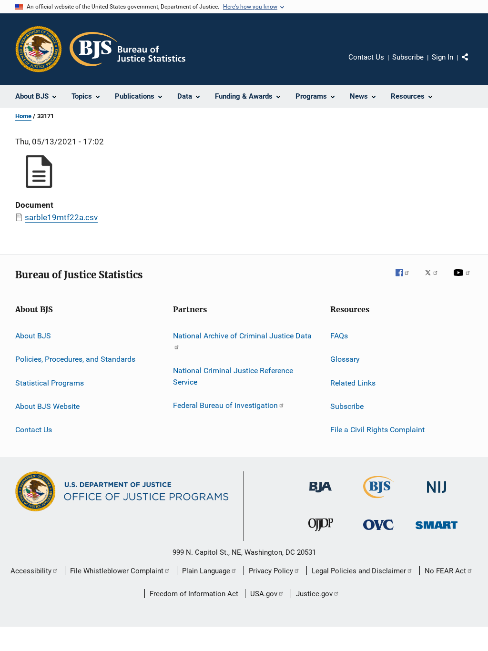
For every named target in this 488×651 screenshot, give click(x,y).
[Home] (127, 49)
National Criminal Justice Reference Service (233, 376)
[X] (434, 279)
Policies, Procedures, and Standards (75, 359)
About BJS (33, 335)
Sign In (442, 57)
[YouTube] (463, 279)
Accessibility (30, 571)
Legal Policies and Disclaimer (359, 571)
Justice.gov (314, 594)
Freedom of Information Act (194, 594)
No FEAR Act (445, 571)
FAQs (339, 335)
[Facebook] (406, 279)
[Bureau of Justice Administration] (320, 494)
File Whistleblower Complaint (116, 571)
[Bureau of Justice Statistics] (378, 500)
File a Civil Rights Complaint (377, 429)
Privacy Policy (271, 571)
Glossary (345, 359)
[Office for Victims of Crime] (378, 532)
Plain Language (206, 571)
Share (472, 64)
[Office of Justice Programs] (38, 49)
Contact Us (366, 57)
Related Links (353, 382)
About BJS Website (47, 406)
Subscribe (408, 57)
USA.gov (263, 594)
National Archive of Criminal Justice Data (242, 335)
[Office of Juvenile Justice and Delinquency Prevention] (320, 533)
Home (23, 116)
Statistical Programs (49, 382)
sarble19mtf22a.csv (61, 217)
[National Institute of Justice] (436, 494)
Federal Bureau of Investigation (225, 405)
